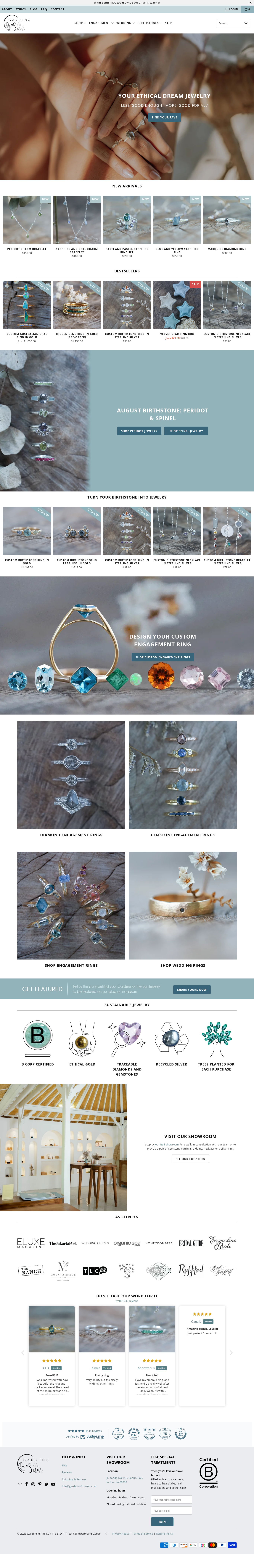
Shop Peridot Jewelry (139, 431)
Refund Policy (164, 1533)
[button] (81, 23)
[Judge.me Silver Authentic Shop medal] (149, 1434)
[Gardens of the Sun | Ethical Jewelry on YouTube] (53, 1484)
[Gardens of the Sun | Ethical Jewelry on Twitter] (46, 1484)
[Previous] (8, 227)
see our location (190, 1159)
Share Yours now (192, 989)
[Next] (246, 227)
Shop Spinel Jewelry (186, 431)
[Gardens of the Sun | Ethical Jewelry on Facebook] (27, 1484)
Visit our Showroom (190, 1136)
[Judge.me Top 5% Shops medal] (181, 1434)
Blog (33, 9)
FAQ (44, 9)
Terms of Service (142, 1533)
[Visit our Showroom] (63, 1147)
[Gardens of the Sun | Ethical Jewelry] (17, 23)
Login (233, 9)
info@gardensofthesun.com (79, 1486)
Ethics (21, 9)
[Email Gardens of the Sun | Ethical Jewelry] (20, 1484)
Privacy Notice (120, 1533)
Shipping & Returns (74, 1479)
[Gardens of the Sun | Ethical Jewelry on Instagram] (33, 1484)
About (7, 9)
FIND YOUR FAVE (164, 117)
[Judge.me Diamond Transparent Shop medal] (118, 1434)
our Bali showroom (167, 1144)
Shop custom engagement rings (163, 657)
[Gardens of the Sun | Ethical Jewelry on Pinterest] (40, 1484)
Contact (57, 9)
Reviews (67, 1472)
